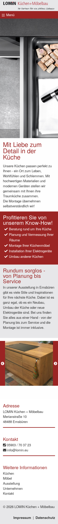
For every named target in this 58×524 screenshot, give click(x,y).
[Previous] (2, 363)
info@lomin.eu (17, 449)
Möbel (7, 478)
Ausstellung (11, 483)
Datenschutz (45, 517)
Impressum (22, 517)
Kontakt (8, 493)
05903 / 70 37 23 (18, 444)
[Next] (55, 363)
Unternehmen (13, 488)
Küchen (8, 473)
